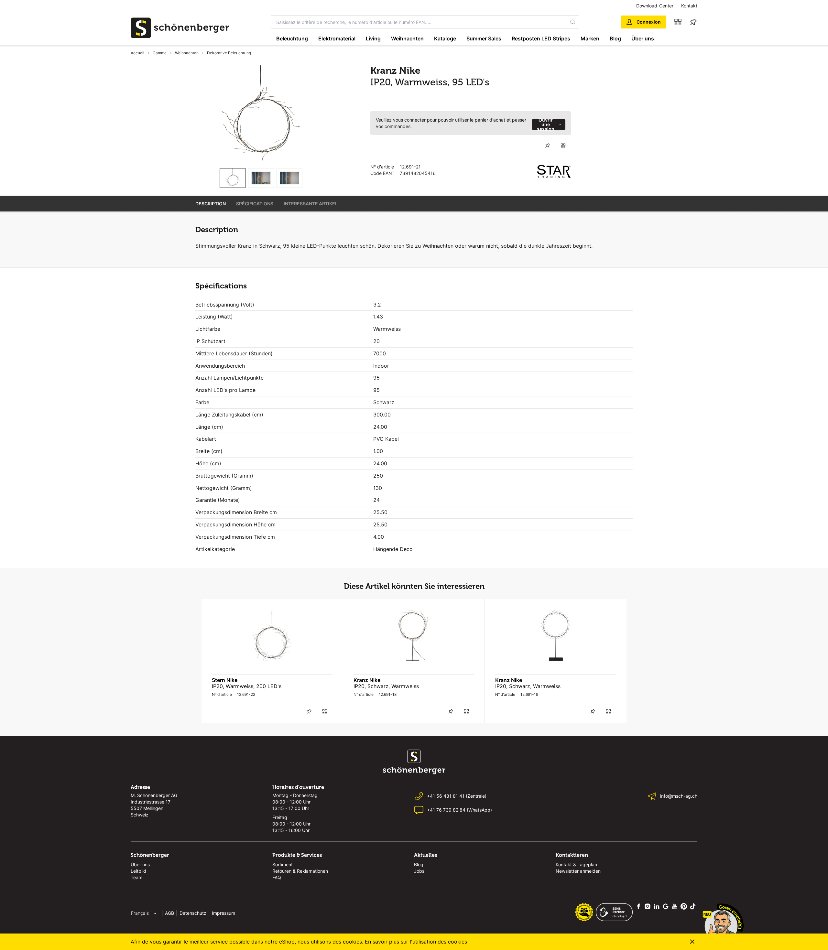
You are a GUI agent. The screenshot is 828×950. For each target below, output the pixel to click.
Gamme (160, 52)
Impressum (223, 913)
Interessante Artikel (311, 203)
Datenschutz (193, 913)
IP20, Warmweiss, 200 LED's (246, 686)
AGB (169, 913)
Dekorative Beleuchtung (229, 52)
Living (373, 38)
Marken (590, 38)
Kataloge (445, 38)
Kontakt (689, 5)
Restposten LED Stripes (541, 38)
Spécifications (254, 203)
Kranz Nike (367, 680)
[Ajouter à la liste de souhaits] (547, 145)
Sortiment (282, 864)
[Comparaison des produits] (678, 22)
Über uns (642, 38)
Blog (615, 38)
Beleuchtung (292, 38)
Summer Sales (483, 38)
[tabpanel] (261, 114)
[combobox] (419, 22)
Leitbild (138, 871)
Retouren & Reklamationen (300, 871)
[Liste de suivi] (693, 22)
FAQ (276, 877)
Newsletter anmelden (578, 871)
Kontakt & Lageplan (576, 864)
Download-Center (654, 5)
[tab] (232, 178)
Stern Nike (224, 680)
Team (136, 877)
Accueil (137, 52)
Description (210, 203)
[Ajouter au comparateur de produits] (563, 145)
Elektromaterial (336, 38)
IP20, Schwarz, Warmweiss (386, 686)
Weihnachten (407, 38)
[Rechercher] (573, 22)
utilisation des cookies (439, 941)
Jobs (419, 871)
